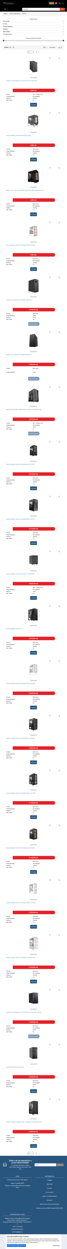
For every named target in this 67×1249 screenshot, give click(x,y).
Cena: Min (52, 47)
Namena (5, 29)
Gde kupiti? (50, 1200)
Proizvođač (6, 21)
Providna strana (7, 34)
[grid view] (61, 47)
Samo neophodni (12, 1245)
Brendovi (49, 1188)
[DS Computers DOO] (8, 3)
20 (13, 47)
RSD (44, 47)
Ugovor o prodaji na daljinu (49, 1196)
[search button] (62, 9)
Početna (5, 13)
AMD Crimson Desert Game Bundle (49, 1204)
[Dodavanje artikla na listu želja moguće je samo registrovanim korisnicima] (50, 58)
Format (5, 24)
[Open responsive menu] (5, 9)
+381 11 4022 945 (17, 1226)
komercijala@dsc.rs (17, 1232)
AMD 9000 (49, 1184)
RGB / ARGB (6, 31)
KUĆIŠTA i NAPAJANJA (14, 13)
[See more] (59, 58)
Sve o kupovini (49, 1192)
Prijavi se (60, 1165)
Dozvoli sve (22, 1245)
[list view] (59, 47)
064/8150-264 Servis (17, 1229)
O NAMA (49, 1180)
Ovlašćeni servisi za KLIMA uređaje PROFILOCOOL (49, 1208)
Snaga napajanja (7, 26)
